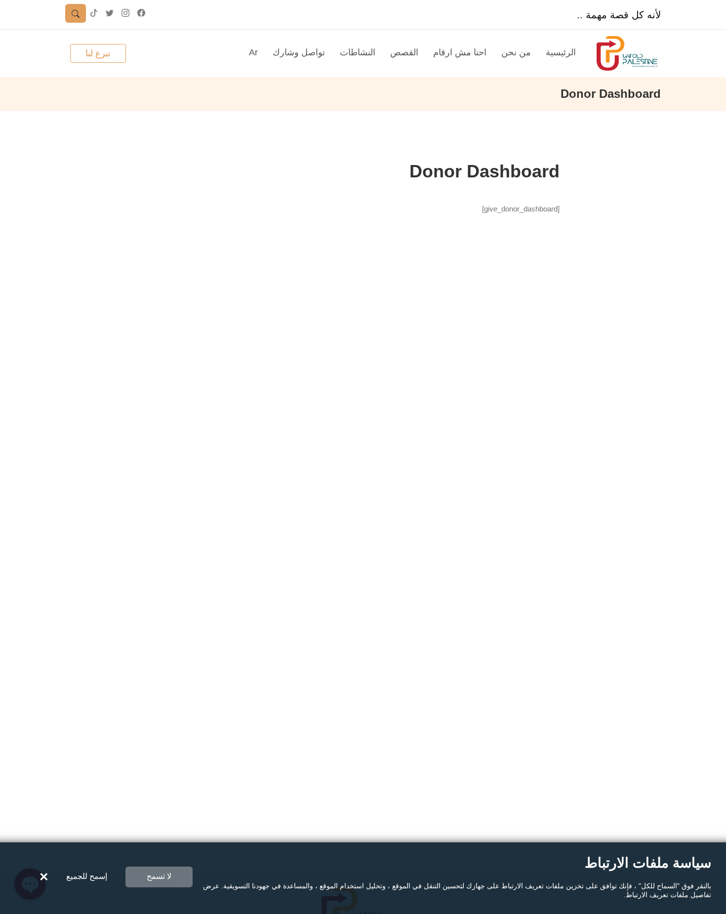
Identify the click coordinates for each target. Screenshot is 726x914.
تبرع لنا (98, 53)
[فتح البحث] (75, 13)
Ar (253, 52)
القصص (404, 52)
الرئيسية (561, 52)
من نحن (516, 52)
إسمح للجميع (86, 876)
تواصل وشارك (299, 52)
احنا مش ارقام (459, 52)
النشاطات (357, 52)
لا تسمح (159, 876)
